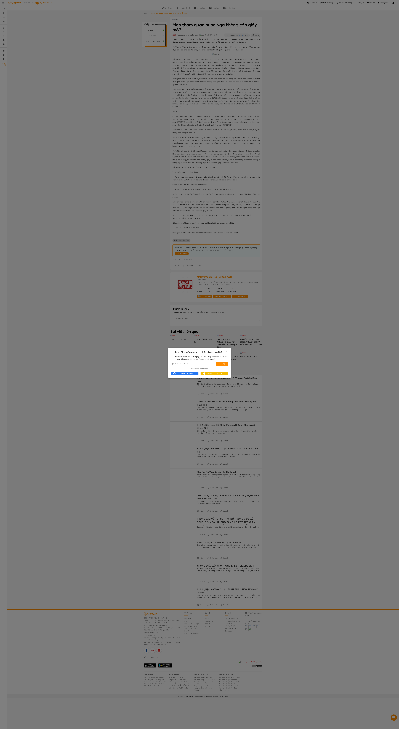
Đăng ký (222, 364)
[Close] (226, 352)
